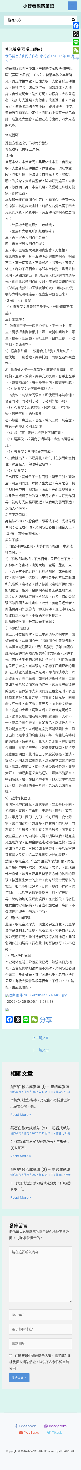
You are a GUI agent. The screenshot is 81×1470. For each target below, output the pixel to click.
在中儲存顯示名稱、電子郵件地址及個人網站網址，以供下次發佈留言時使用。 (40, 1362)
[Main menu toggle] (72, 5)
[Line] (76, 42)
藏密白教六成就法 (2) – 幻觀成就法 (40, 1128)
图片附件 (16, 995)
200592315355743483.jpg (46, 995)
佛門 (25, 56)
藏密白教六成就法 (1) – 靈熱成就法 (39, 1086)
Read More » (20, 1114)
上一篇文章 (40, 1038)
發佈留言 (11, 56)
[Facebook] (76, 25)
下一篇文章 (40, 1050)
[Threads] (76, 34)
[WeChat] (76, 50)
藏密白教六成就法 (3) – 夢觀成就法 (40, 1169)
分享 (46, 1020)
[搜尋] (73, 20)
